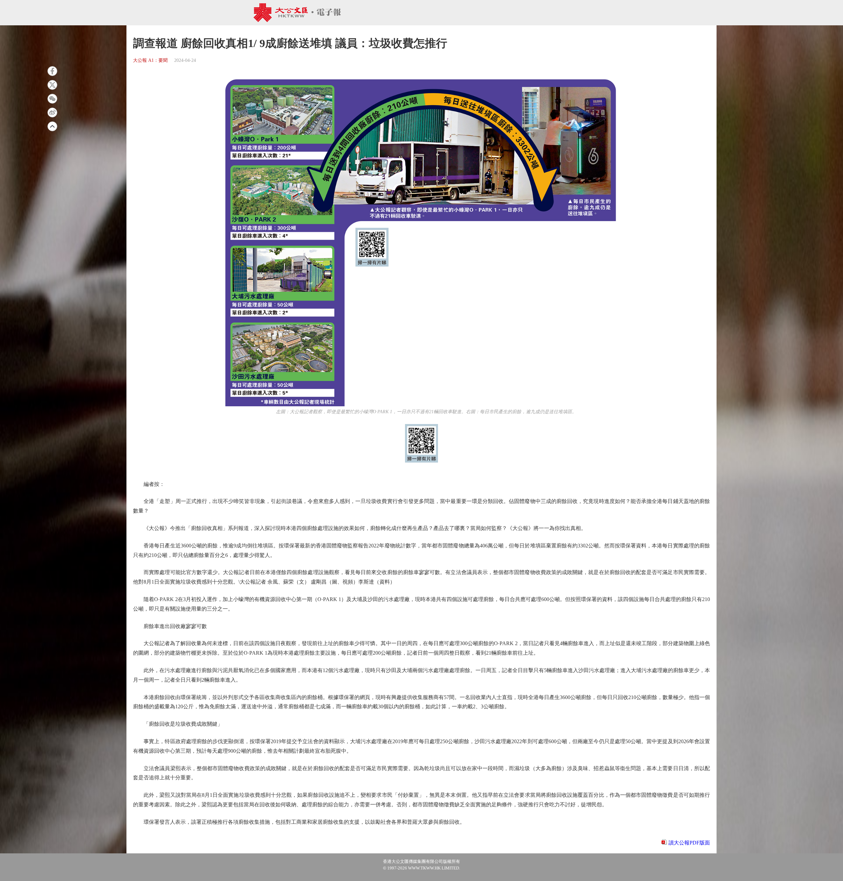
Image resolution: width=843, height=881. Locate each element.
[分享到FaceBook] (52, 71)
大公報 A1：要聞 (150, 60)
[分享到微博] (52, 112)
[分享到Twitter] (52, 85)
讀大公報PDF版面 (689, 842)
